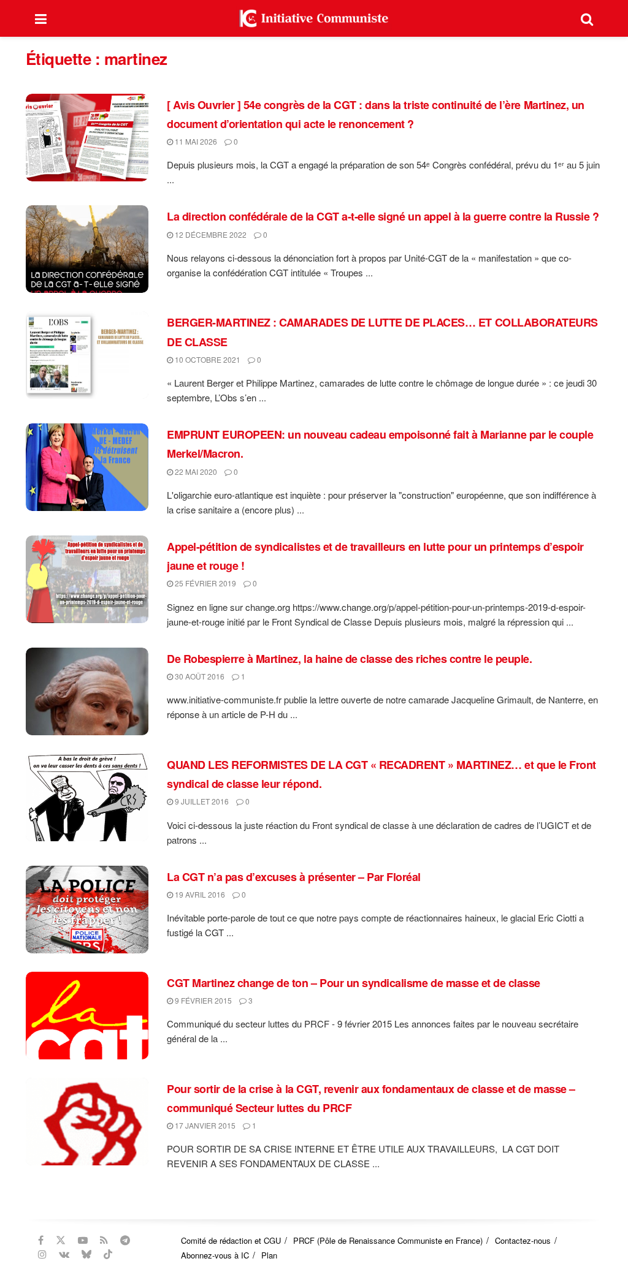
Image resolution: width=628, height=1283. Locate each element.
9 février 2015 (202, 1000)
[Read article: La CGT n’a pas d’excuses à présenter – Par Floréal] (87, 909)
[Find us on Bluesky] (86, 1254)
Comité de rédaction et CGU (231, 1240)
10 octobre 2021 (206, 359)
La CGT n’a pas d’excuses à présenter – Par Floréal (294, 877)
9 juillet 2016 (201, 801)
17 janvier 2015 (204, 1125)
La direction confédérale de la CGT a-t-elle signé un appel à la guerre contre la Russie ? (383, 216)
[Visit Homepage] (314, 18)
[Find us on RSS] (104, 1240)
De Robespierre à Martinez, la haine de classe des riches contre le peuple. (349, 659)
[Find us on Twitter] (61, 1240)
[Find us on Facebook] (41, 1240)
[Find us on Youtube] (83, 1240)
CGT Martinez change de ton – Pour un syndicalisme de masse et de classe (353, 983)
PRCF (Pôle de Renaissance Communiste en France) (388, 1240)
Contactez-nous (523, 1240)
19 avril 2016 (199, 894)
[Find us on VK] (64, 1254)
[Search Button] (587, 18)
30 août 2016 (198, 676)
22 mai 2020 (195, 471)
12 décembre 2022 (210, 234)
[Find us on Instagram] (42, 1254)
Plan (269, 1255)
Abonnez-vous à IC (215, 1255)
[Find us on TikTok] (108, 1254)
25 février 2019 (204, 583)
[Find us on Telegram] (125, 1240)
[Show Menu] (41, 18)
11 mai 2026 (195, 141)
